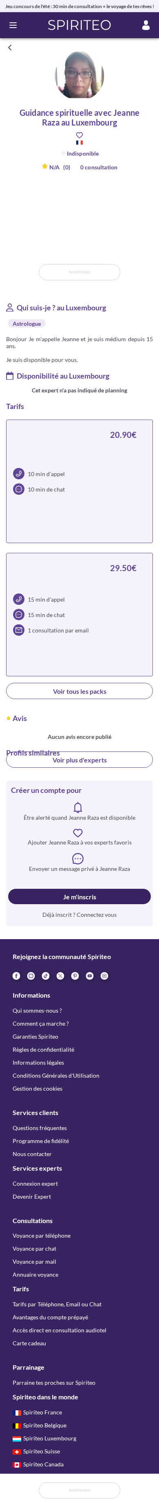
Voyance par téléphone (42, 1235)
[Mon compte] (146, 25)
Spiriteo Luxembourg (49, 1438)
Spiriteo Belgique (44, 1425)
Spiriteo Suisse (41, 1451)
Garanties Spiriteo (35, 1036)
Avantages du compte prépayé (50, 1317)
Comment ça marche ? (41, 1023)
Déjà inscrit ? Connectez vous (79, 914)
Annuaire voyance (35, 1274)
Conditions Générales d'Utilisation (56, 1075)
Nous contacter (32, 1153)
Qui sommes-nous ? (37, 1010)
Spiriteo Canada (43, 1464)
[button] (79, 25)
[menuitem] (104, 975)
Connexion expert (35, 1183)
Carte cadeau (29, 1343)
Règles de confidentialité (43, 1049)
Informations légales (38, 1062)
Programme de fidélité (41, 1140)
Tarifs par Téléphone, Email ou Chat (57, 1304)
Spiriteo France (42, 1412)
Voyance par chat (34, 1248)
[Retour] (10, 47)
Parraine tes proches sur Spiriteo (54, 1382)
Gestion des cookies (37, 1088)
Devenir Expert (32, 1196)
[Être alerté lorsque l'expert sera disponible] (147, 47)
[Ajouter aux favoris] (79, 135)
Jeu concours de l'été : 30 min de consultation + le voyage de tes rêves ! (79, 6)
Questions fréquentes (40, 1127)
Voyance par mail (34, 1261)
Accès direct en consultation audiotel (59, 1330)
